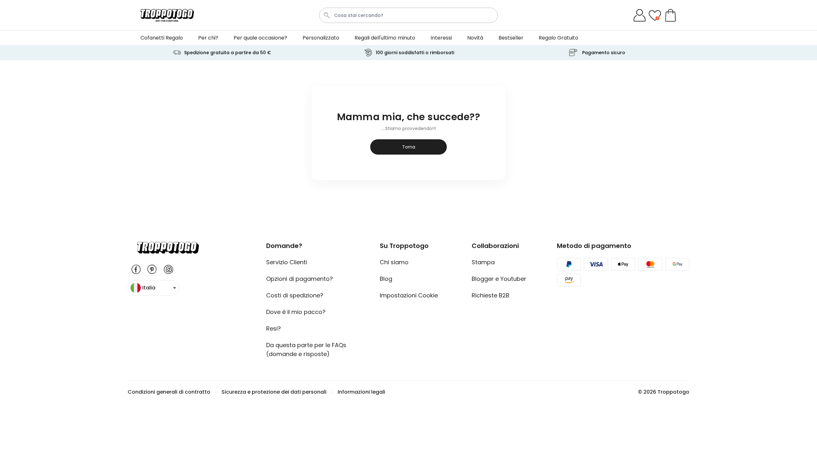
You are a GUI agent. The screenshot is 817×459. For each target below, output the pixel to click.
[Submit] (327, 15)
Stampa (483, 262)
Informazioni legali (361, 392)
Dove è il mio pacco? (296, 312)
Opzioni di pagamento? (299, 279)
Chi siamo (394, 262)
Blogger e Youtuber (499, 279)
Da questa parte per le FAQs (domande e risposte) (306, 349)
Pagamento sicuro (603, 52)
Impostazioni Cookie (410, 295)
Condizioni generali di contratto (169, 392)
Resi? (273, 328)
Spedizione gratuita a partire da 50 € (227, 52)
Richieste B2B (490, 295)
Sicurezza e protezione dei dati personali (273, 392)
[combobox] (408, 15)
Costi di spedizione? (294, 295)
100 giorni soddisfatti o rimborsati (415, 52)
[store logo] (167, 15)
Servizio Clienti (286, 262)
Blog (386, 279)
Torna (408, 147)
